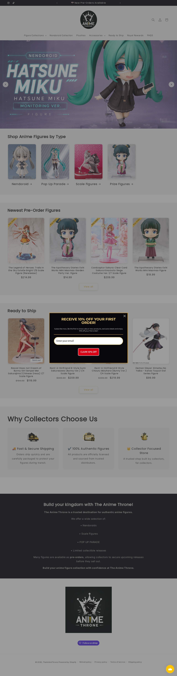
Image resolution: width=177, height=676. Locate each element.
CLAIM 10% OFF (88, 351)
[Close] (124, 316)
